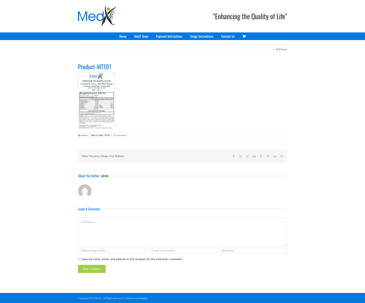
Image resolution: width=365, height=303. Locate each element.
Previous (281, 49)
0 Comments (119, 135)
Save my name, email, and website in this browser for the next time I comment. (132, 259)
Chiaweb (142, 298)
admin (84, 135)
